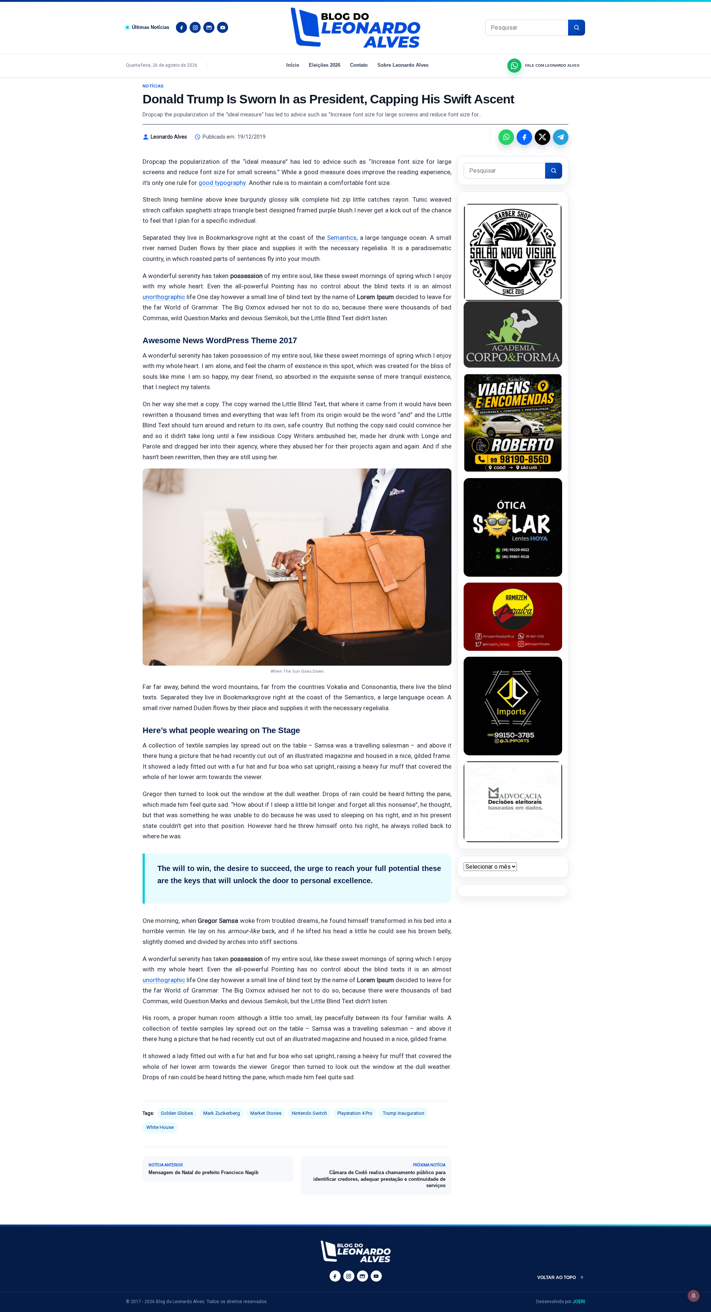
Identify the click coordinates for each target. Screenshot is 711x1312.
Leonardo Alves (169, 137)
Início (292, 65)
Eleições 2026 (324, 65)
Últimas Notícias (150, 27)
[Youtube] (222, 27)
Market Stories (265, 1113)
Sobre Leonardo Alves (402, 65)
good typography (222, 182)
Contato (359, 65)
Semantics (342, 237)
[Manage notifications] (694, 1296)
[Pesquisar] (576, 28)
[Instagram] (195, 27)
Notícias (153, 86)
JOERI (579, 1301)
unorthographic (164, 297)
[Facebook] (181, 27)
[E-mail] (208, 27)
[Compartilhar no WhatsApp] (506, 137)
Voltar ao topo (556, 1277)
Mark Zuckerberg (221, 1113)
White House (160, 1127)
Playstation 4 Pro (355, 1113)
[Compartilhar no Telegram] (560, 137)
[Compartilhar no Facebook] (524, 137)
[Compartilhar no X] (542, 137)
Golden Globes (177, 1113)
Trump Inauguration (403, 1113)
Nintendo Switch (309, 1113)
